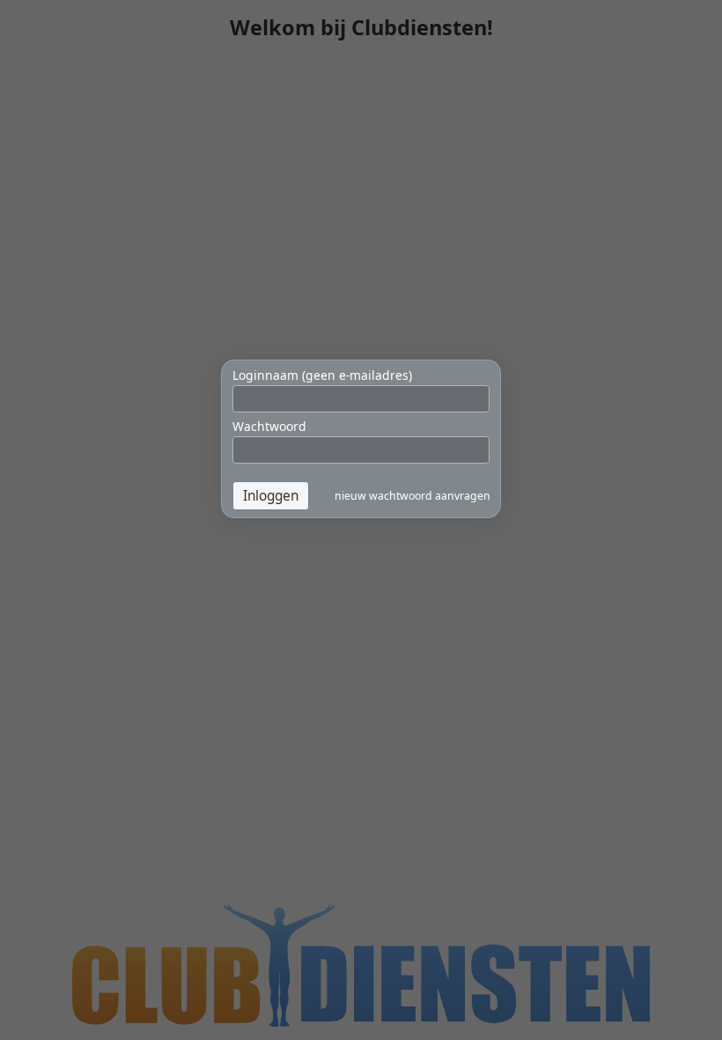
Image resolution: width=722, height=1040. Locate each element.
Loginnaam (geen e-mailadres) (322, 375)
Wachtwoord (269, 426)
